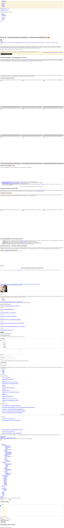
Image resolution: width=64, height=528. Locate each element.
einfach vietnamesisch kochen (4, 284)
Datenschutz (5, 438)
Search (10, 499)
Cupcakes (7, 465)
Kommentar (2, 354)
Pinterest (3, 300)
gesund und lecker (11, 284)
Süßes (4, 457)
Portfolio (5, 490)
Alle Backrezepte (8, 474)
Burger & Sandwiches (9, 453)
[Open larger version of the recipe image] (53, 52)
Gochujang (43, 184)
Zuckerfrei (55, 42)
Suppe (24, 59)
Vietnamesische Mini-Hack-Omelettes (10, 183)
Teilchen (7, 467)
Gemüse (8, 42)
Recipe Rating (2, 338)
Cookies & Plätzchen (8, 463)
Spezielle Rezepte (4, 475)
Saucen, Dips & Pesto (9, 456)
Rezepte (3, 14)
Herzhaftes (21, 42)
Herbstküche (15, 284)
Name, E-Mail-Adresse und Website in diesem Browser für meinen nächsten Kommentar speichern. (15, 360)
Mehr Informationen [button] (3, 436)
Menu (1, 21)
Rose (1, 294)
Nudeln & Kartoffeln (8, 447)
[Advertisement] (32, 28)
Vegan (45, 42)
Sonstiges (5, 459)
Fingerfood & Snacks (8, 452)
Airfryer (7, 472)
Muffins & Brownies (8, 464)
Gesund (11, 42)
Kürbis (6, 59)
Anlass (3, 17)
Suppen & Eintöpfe (8, 454)
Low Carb (5, 479)
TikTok (10, 250)
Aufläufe (7, 470)
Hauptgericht (18, 42)
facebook (3, 6)
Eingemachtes (7, 455)
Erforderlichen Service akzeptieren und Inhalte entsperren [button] (8, 437)
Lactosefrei (29, 42)
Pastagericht (30, 59)
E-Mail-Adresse (2, 357)
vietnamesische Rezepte (36, 284)
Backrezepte (3, 15)
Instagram (6, 250)
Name (1, 518)
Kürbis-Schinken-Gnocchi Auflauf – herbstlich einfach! (8, 316)
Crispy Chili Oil (23, 241)
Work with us (4, 1)
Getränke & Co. (8, 460)
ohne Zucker (21, 284)
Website (3, 298)
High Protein (5, 478)
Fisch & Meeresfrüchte (9, 449)
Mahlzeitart (5, 450)
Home (3, 13)
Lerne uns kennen (2, 374)
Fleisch (7, 448)
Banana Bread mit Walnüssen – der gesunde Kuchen (8, 312)
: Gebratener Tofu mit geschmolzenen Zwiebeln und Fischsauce (14, 182)
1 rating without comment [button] (7, 333)
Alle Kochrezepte (8, 461)
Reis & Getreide (8, 446)
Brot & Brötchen (8, 469)
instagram (3, 3)
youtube (3, 5)
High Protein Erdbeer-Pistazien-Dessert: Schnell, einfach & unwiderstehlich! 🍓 (12, 323)
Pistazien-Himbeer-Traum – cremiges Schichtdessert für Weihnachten (10, 319)
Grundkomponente (6, 445)
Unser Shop (3, 486)
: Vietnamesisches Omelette (7, 181)
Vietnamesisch (52, 42)
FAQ (2, 18)
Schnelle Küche (41, 42)
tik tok (3, 4)
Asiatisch (1, 42)
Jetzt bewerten (2, 520)
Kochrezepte (25, 42)
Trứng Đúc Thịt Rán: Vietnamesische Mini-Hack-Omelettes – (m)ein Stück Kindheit (12, 326)
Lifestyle (3, 19)
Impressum (1, 438)
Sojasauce (38, 184)
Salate (6, 451)
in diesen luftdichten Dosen (40, 190)
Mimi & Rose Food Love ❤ (4, 10)
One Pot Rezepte (33, 42)
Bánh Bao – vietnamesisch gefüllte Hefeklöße (6, 309)
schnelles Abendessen (26, 284)
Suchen (62, 414)
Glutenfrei (14, 42)
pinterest (3, 371)
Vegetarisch (47, 42)
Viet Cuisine (31, 284)
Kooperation (5, 489)
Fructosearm (5, 42)
